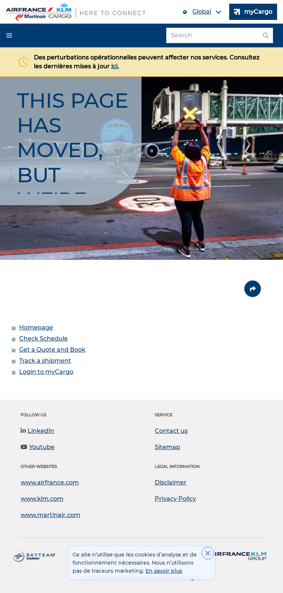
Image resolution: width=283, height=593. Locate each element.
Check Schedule (43, 338)
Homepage (36, 327)
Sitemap (167, 447)
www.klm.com (42, 498)
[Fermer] (208, 553)
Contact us (171, 430)
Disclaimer (170, 482)
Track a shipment (45, 360)
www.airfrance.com (50, 482)
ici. (115, 66)
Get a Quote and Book (52, 349)
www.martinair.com (50, 514)
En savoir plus (164, 571)
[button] (9, 35)
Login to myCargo (46, 371)
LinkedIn (41, 430)
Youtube (42, 447)
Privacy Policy (175, 498)
